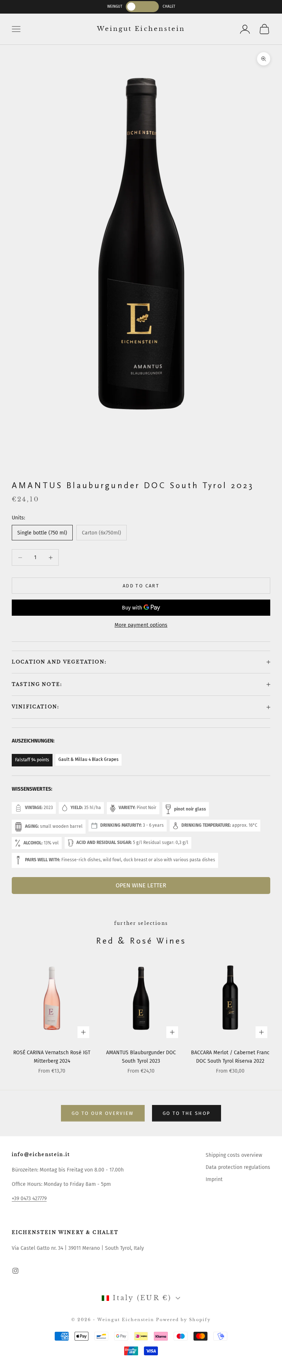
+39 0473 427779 (29, 1198)
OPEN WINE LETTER (141, 885)
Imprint (214, 1179)
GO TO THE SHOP (187, 1113)
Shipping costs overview (234, 1155)
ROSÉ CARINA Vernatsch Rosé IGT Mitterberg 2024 (51, 1056)
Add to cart (141, 586)
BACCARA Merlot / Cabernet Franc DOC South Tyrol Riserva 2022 (230, 1056)
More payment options (141, 625)
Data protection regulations (238, 1167)
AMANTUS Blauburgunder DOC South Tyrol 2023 (141, 1056)
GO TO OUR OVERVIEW (103, 1113)
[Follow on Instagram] (15, 1270)
